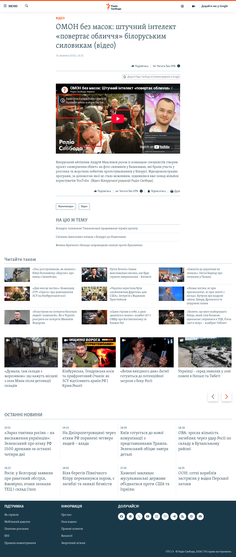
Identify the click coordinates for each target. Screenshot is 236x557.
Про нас (66, 514)
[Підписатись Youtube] (147, 516)
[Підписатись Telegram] (173, 516)
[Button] (140, 66)
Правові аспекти (72, 528)
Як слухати (11, 514)
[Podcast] (191, 516)
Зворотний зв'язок (73, 542)
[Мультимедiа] (193, 6)
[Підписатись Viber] (165, 516)
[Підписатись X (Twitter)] (139, 516)
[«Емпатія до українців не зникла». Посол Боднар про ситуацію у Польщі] (171, 275)
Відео (60, 18)
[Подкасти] (182, 6)
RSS (6, 535)
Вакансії (66, 535)
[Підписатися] (200, 516)
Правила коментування (20, 542)
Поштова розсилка (16, 528)
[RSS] (182, 516)
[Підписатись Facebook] (121, 516)
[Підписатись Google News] (130, 516)
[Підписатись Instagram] (156, 516)
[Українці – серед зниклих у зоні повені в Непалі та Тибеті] (205, 352)
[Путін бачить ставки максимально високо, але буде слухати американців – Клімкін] (94, 275)
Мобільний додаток (17, 521)
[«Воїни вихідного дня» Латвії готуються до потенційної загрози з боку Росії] (147, 352)
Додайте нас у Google (215, 6)
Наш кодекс (69, 521)
